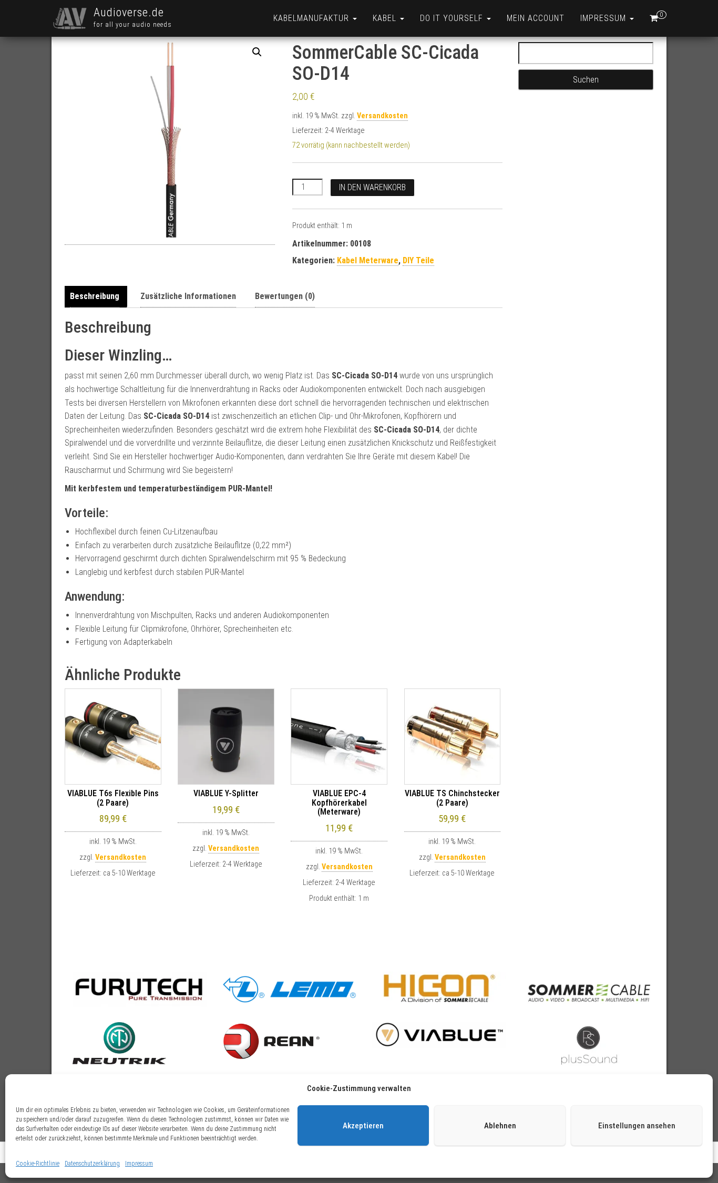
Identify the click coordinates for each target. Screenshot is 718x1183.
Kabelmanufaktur (312, 18)
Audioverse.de (129, 12)
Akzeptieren (363, 1125)
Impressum (139, 1163)
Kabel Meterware (367, 260)
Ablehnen (500, 1125)
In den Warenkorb (372, 187)
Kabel (386, 18)
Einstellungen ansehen (636, 1125)
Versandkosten (382, 115)
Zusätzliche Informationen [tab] (188, 296)
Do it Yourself (453, 18)
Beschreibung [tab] (94, 296)
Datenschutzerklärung (92, 1163)
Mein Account (536, 18)
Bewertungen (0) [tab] (285, 296)
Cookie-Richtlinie (37, 1163)
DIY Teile (418, 260)
